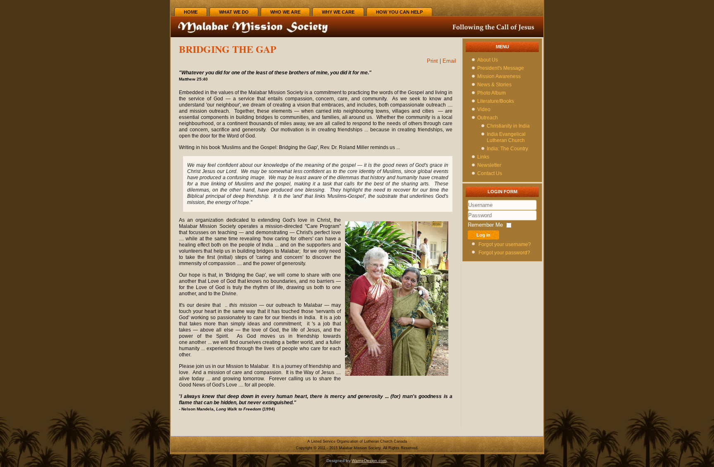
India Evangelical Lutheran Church (506, 137)
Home (191, 11)
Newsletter (489, 165)
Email (449, 61)
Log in (483, 234)
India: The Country (507, 149)
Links (483, 157)
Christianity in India (508, 126)
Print (433, 61)
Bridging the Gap (227, 49)
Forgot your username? (504, 244)
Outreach (487, 118)
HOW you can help (399, 11)
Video (483, 109)
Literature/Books (495, 101)
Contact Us (489, 173)
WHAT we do (234, 11)
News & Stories (494, 85)
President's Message (500, 68)
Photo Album (491, 93)
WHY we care (338, 11)
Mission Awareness (499, 76)
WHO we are (285, 11)
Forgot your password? (504, 253)
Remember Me (485, 225)
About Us (487, 60)
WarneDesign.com (369, 460)
